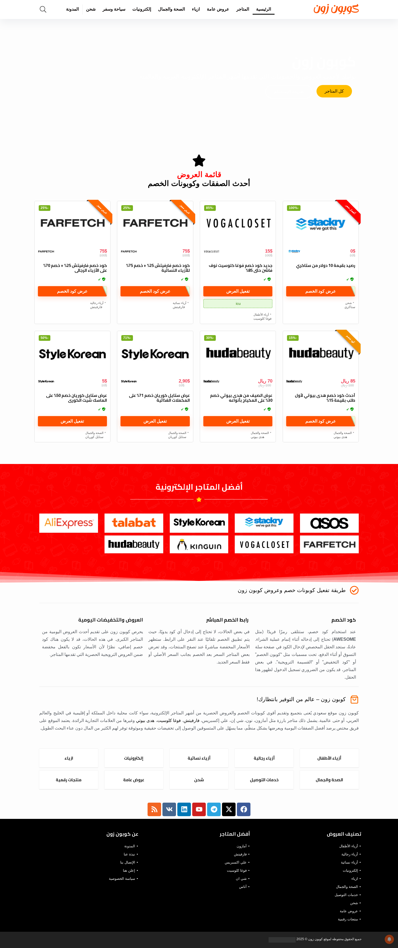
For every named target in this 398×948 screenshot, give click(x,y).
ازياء (196, 9)
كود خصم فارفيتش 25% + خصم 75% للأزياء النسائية (158, 267)
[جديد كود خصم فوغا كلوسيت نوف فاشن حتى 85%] (237, 224)
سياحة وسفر (114, 9)
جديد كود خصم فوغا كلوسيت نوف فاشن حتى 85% (240, 267)
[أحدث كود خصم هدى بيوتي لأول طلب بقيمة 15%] (320, 354)
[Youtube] (199, 809)
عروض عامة (218, 9)
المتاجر (242, 9)
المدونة (72, 9)
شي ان (241, 879)
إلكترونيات (141, 9)
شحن (91, 9)
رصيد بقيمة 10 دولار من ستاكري (325, 265)
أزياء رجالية (96, 303)
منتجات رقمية (348, 919)
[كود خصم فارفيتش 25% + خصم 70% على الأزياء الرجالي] (72, 224)
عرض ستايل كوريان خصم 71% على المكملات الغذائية (159, 397)
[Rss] (154, 809)
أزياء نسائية (179, 303)
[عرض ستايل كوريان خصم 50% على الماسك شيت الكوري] (72, 354)
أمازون (242, 846)
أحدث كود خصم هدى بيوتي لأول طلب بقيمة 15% (325, 397)
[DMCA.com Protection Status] (282, 939)
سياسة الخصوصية (122, 879)
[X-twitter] (229, 809)
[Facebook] (243, 809)
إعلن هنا (129, 870)
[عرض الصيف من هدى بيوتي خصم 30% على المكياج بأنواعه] (237, 354)
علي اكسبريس (236, 862)
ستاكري (349, 307)
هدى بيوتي (340, 437)
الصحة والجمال (171, 9)
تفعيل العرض (238, 291)
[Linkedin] (184, 809)
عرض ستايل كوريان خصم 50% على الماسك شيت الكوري (76, 397)
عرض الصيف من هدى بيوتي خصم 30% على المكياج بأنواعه (241, 397)
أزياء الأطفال (261, 314)
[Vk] (169, 809)
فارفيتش (179, 307)
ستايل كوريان (177, 437)
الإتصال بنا (127, 862)
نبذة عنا (129, 854)
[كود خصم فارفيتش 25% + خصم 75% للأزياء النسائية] (155, 224)
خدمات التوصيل (346, 895)
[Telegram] (214, 809)
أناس (243, 887)
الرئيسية (263, 9)
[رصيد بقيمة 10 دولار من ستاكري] (320, 224)
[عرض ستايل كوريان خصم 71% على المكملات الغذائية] (155, 354)
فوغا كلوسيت (262, 319)
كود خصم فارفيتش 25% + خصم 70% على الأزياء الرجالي (75, 267)
